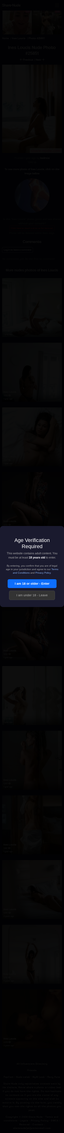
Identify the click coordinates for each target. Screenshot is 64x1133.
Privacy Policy (43, 573)
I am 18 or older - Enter (32, 583)
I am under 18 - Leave (32, 595)
